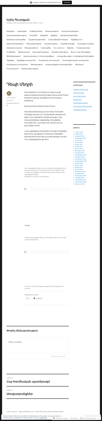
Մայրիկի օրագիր (67, 44)
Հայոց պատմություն (70, 31)
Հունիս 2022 (79, 132)
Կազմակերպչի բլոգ (80, 110)
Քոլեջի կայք (77, 99)
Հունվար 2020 (79, 173)
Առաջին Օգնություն (60, 52)
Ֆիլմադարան (24, 52)
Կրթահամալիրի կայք (80, 89)
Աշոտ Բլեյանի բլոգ (79, 96)
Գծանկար (79, 64)
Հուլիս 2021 (78, 140)
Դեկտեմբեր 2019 (80, 175)
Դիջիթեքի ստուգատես (26, 60)
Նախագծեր (46, 48)
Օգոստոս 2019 (80, 184)
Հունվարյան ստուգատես (17, 64)
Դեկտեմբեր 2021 (80, 138)
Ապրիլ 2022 (79, 134)
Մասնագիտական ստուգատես (75, 60)
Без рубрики (59, 48)
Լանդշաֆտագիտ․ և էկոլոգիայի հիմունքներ (75, 56)
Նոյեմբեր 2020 (79, 157)
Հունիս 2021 (79, 142)
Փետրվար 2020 (80, 171)
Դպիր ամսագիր (78, 93)
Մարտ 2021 (78, 148)
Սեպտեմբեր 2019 (81, 182)
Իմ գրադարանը (83, 48)
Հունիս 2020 (79, 163)
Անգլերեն (44, 35)
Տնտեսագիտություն (29, 69)
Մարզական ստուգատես (49, 60)
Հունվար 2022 (79, 136)
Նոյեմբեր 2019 (79, 178)
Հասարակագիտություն (17, 35)
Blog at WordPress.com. (26, 411)
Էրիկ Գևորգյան (18, 19)
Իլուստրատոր (13, 69)
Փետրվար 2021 (80, 151)
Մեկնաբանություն (58, 356)
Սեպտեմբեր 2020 (81, 161)
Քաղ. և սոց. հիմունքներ (80, 52)
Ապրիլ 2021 (78, 146)
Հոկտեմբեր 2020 (80, 159)
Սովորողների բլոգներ (80, 103)
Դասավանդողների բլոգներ (82, 106)
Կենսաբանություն (34, 44)
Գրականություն (52, 31)
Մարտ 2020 (79, 169)
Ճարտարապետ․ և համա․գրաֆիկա (39, 56)
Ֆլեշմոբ (70, 48)
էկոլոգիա (10, 31)
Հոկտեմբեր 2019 (80, 180)
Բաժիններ (11, 52)
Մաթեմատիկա (36, 31)
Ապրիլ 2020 (79, 167)
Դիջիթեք (10, 60)
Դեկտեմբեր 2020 (80, 155)
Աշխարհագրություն (15, 44)
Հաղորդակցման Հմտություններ (58, 64)
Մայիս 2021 (78, 144)
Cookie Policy (43, 418)
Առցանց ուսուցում (14, 48)
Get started (67, 2)
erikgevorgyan (11, 97)
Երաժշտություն (51, 44)
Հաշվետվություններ (36, 40)
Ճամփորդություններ (69, 35)
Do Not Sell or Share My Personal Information (49, 411)
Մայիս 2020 (79, 165)
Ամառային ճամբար (41, 52)
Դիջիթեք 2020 (76, 40)
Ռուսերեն (33, 35)
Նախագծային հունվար (58, 40)
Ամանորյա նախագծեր (16, 40)
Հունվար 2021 (79, 153)
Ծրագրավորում (31, 48)
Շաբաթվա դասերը (85, 44)
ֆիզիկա (54, 35)
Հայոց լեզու (22, 31)
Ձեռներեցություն (14, 56)
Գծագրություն (37, 64)
